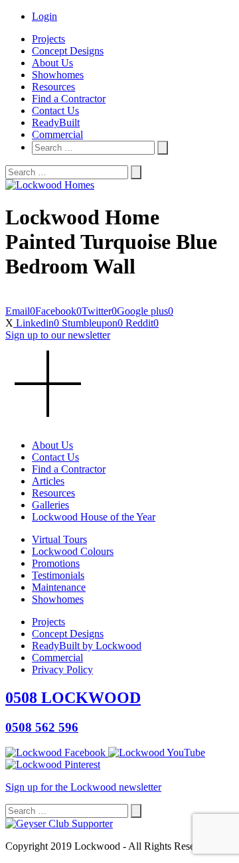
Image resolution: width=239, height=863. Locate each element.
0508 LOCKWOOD (73, 697)
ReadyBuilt (56, 122)
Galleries (50, 504)
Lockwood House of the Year (93, 516)
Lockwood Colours (73, 551)
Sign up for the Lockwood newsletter (83, 787)
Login (44, 16)
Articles (48, 481)
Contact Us (55, 110)
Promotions (56, 563)
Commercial (57, 134)
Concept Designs (68, 50)
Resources (53, 86)
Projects (48, 38)
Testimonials (58, 575)
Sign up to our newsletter (57, 335)
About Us (52, 62)
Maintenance (59, 587)
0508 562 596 (41, 727)
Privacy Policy (62, 669)
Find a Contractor (69, 98)
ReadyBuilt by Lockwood (86, 645)
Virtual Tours (59, 539)
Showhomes (58, 74)
